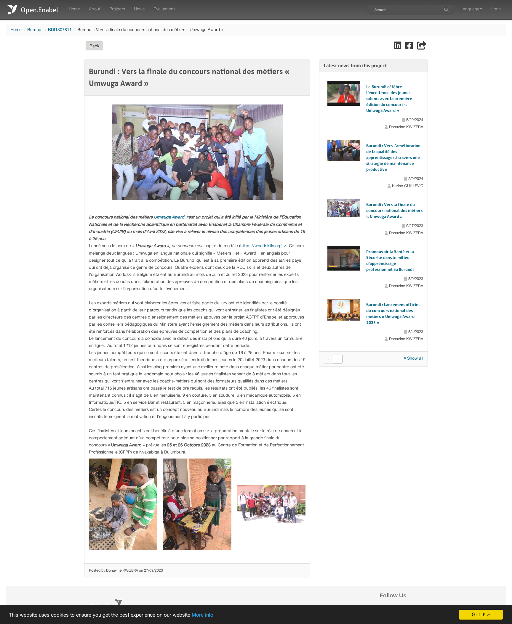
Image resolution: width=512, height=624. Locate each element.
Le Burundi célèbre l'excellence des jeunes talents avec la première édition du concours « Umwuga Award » (389, 98)
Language (469, 8)
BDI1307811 (60, 29)
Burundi (34, 29)
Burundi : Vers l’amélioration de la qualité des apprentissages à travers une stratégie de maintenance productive (393, 157)
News (139, 8)
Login (496, 8)
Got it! (478, 614)
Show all (414, 358)
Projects (117, 8)
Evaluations (164, 8)
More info (202, 615)
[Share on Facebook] (409, 47)
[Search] (446, 10)
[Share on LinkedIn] (398, 47)
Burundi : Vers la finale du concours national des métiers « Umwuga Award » (394, 210)
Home (74, 8)
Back (94, 46)
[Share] (421, 47)
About (94, 8)
